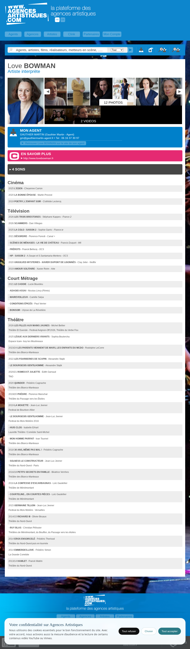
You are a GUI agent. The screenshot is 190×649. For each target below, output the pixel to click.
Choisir (149, 631)
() (59, 134)
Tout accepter (170, 631)
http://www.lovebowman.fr (38, 158)
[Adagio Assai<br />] (56, 104)
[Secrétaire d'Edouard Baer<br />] (78, 104)
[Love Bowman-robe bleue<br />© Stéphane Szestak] (147, 104)
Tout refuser (129, 631)
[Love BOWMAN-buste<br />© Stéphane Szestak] (26, 123)
